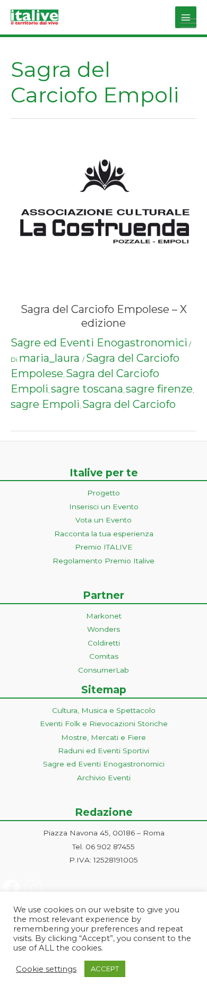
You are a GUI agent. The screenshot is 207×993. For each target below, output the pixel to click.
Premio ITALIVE (104, 547)
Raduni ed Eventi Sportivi (103, 750)
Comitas (103, 656)
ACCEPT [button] (105, 968)
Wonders (103, 629)
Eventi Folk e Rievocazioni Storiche (104, 723)
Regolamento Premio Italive (103, 560)
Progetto (103, 493)
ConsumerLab (103, 670)
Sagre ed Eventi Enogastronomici (99, 342)
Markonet (104, 616)
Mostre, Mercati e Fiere (103, 737)
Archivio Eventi (104, 777)
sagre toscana (87, 388)
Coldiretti (104, 643)
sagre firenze (159, 388)
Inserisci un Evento (104, 506)
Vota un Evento (103, 520)
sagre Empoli (45, 404)
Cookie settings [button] (46, 969)
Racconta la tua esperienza (103, 533)
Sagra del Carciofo (129, 404)
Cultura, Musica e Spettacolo (104, 710)
